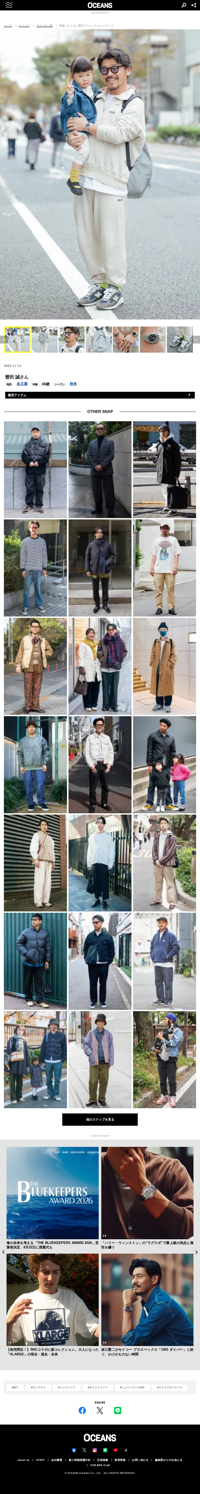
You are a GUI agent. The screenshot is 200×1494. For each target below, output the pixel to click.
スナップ (24, 25)
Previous (3, 1252)
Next (196, 1252)
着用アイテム (17, 395)
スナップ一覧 (44, 25)
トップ (8, 25)
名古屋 (22, 384)
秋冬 (73, 384)
